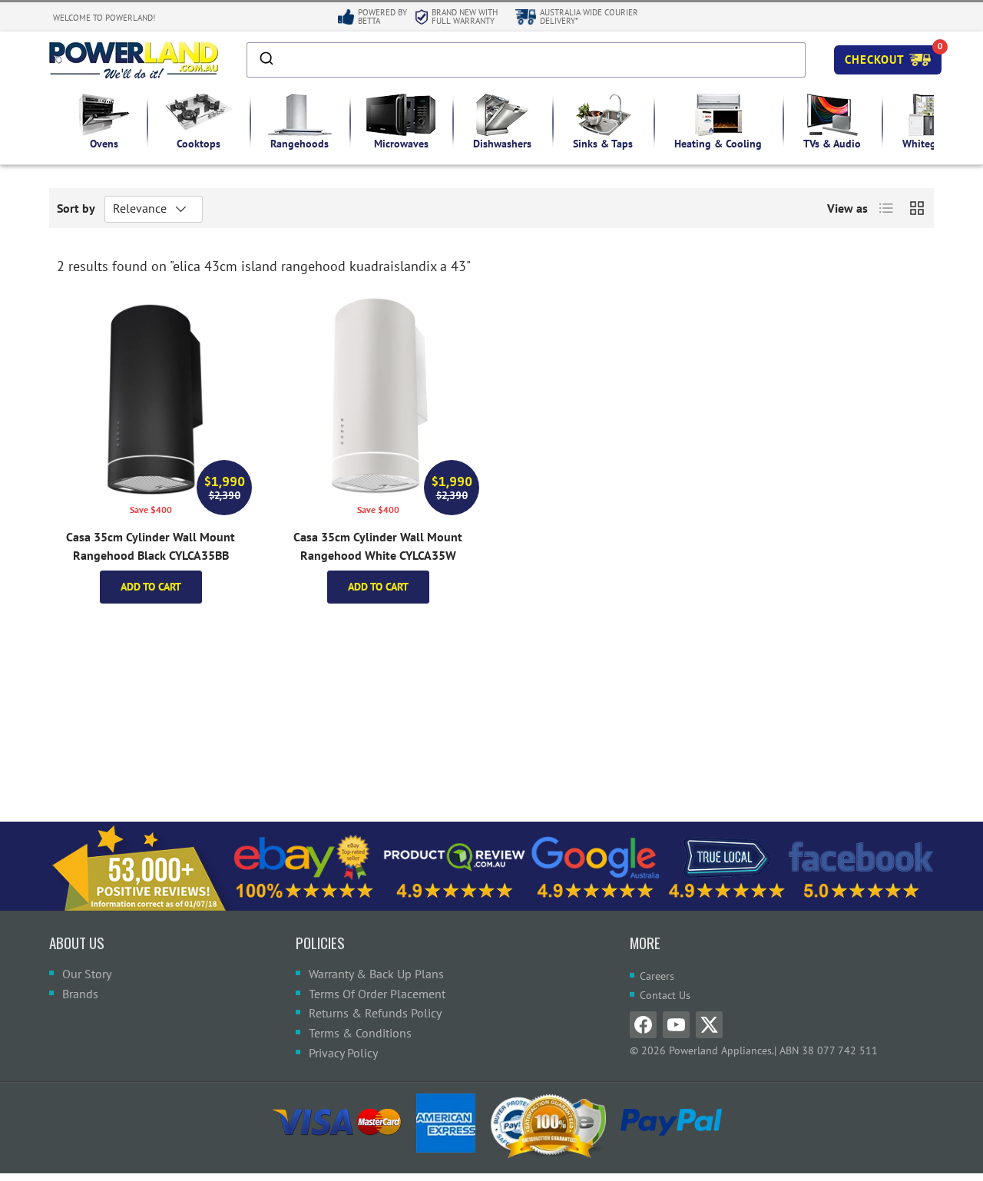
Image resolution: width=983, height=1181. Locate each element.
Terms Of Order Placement (377, 993)
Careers (657, 976)
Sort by (76, 208)
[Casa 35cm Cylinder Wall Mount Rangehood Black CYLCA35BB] (150, 394)
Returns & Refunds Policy (375, 1013)
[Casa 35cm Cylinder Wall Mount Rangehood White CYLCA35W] (377, 394)
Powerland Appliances (720, 1050)
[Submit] (265, 60)
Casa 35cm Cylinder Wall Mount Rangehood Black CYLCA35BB (150, 546)
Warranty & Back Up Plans (376, 973)
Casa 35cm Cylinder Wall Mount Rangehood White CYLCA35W (377, 546)
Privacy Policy (343, 1052)
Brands (80, 993)
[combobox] (526, 60)
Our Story (86, 973)
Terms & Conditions (360, 1032)
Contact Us (665, 995)
